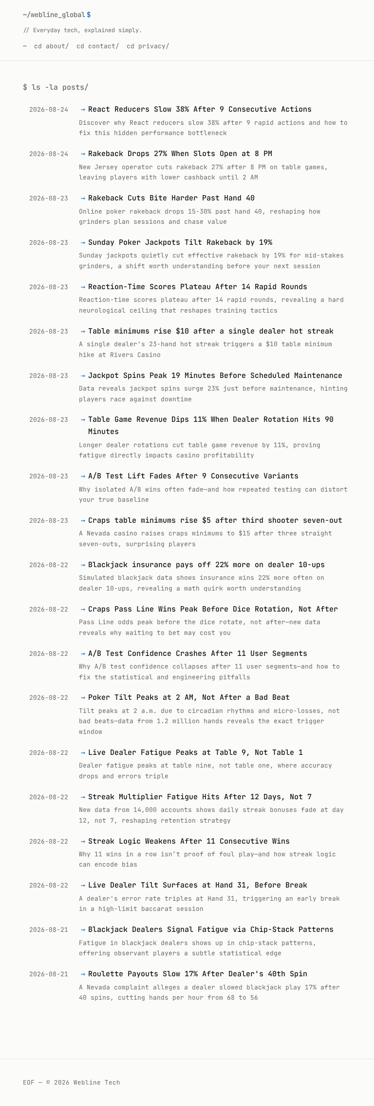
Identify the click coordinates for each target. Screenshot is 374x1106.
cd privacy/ (148, 46)
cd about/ (51, 46)
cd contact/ (97, 46)
